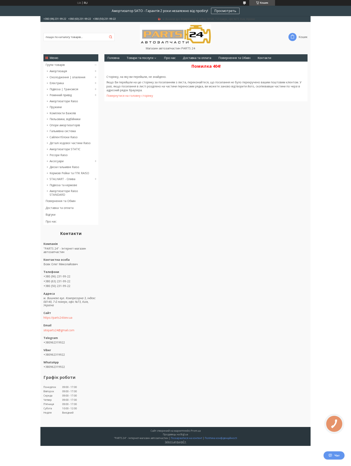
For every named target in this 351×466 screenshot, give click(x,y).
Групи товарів (55, 65)
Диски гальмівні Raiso (64, 167)
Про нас (51, 221)
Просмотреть (225, 11)
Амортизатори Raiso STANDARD (64, 193)
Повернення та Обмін (61, 201)
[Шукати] (110, 37)
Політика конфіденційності (221, 438)
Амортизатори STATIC (65, 149)
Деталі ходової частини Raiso (70, 143)
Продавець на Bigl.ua (175, 434)
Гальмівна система (63, 131)
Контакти (264, 57)
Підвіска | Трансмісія (64, 89)
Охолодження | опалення (67, 77)
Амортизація (58, 71)
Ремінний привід (61, 95)
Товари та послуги (140, 57)
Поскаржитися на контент (186, 438)
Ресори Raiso (59, 155)
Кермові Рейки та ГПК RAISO (69, 173)
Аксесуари (57, 161)
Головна (113, 57)
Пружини (56, 107)
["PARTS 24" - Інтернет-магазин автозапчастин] (175, 34)
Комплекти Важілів (63, 113)
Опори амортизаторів (65, 125)
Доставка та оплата (60, 208)
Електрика (57, 83)
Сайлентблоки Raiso (64, 137)
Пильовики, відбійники (65, 119)
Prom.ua (196, 430)
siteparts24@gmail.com (58, 330)
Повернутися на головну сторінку (129, 96)
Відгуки (50, 214)
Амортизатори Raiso (64, 101)
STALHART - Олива (62, 179)
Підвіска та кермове (63, 185)
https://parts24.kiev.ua (57, 317)
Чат (337, 455)
